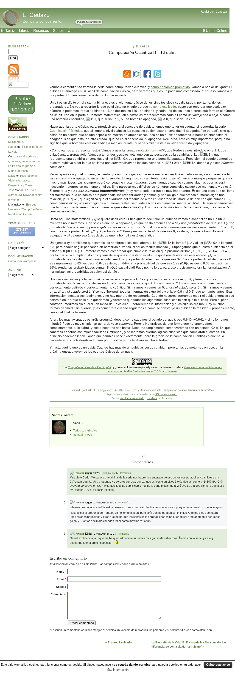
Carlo (89, 390)
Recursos (41, 31)
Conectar (221, 11)
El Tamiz (8, 31)
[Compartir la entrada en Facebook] (147, 74)
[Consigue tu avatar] (77, 473)
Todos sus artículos (85, 430)
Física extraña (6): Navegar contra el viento (25, 195)
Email (61, 579)
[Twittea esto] (157, 74)
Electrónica (194, 390)
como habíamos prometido (170, 87)
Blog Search (18, 46)
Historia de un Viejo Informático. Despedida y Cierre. (23, 180)
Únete (73, 31)
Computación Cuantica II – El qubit (89, 367)
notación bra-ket (150, 150)
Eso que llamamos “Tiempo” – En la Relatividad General (25, 209)
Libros (24, 31)
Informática (207, 390)
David (12, 175)
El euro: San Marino (120, 642)
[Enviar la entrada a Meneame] (127, 74)
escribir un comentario (132, 398)
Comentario (58, 594)
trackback (152, 398)
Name (61, 571)
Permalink (125, 473)
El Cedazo (36, 14)
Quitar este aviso (218, 664)
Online (215, 31)
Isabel (12, 146)
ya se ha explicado (162, 106)
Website (61, 586)
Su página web (82, 434)
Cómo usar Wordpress (22, 261)
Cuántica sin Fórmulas (66, 130)
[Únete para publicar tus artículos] (89, 23)
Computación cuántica (175, 390)
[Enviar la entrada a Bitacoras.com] (137, 74)
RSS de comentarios (166, 394)
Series (58, 31)
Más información (117, 669)
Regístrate (207, 11)
